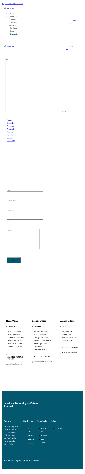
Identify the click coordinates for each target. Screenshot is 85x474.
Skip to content (7, 3)
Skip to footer (18, 3)
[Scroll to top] (3, 470)
